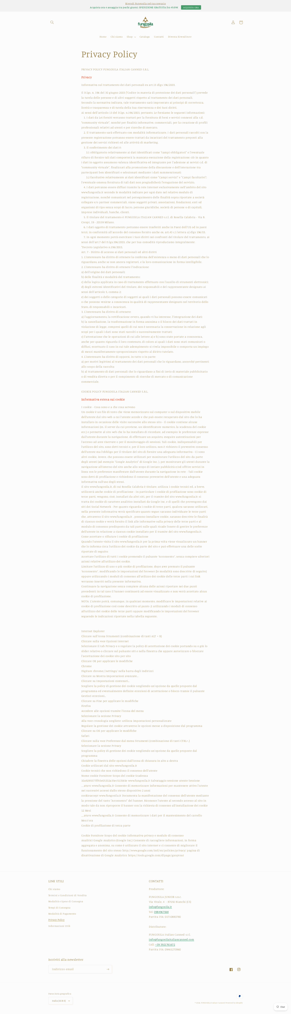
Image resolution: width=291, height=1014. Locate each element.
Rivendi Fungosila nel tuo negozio (145, 3)
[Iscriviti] (108, 969)
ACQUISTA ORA (191, 7)
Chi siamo (54, 889)
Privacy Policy (56, 919)
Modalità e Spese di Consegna (65, 901)
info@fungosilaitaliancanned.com (171, 939)
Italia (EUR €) (59, 1000)
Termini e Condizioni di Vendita (67, 895)
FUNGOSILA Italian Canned (213, 1003)
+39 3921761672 (165, 944)
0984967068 (161, 912)
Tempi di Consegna (59, 907)
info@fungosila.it (160, 906)
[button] (52, 22)
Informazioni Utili (59, 925)
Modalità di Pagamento (62, 913)
